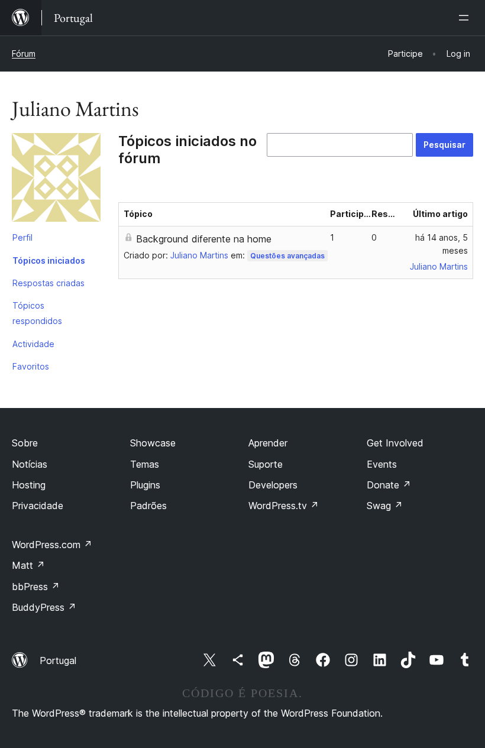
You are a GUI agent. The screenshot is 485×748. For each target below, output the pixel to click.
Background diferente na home (203, 239)
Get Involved (395, 443)
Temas (144, 464)
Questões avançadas (287, 255)
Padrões (148, 505)
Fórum (23, 53)
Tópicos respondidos (37, 313)
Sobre (25, 443)
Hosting (29, 485)
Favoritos (30, 366)
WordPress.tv (283, 505)
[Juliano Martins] (56, 179)
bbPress (36, 586)
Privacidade (37, 505)
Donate (389, 485)
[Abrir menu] (466, 17)
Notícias (29, 464)
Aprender (267, 443)
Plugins (145, 485)
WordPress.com (52, 545)
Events (382, 464)
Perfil (22, 237)
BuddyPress (44, 607)
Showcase (153, 443)
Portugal (58, 660)
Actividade (33, 344)
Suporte (265, 464)
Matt (28, 565)
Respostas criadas (48, 283)
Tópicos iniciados (48, 260)
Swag (385, 505)
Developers (273, 485)
